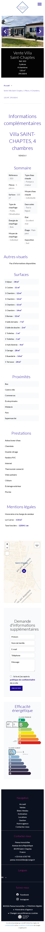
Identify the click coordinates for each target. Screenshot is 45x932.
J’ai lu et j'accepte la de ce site (22, 679)
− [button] (7, 547)
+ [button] (7, 544)
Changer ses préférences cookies (24, 913)
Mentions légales (34, 906)
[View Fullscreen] (7, 553)
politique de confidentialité (22, 679)
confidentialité (9, 925)
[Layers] (37, 545)
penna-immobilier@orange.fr (22, 860)
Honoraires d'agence (24, 909)
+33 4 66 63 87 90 (22, 856)
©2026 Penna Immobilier (14, 906)
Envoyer (16, 688)
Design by (26, 917)
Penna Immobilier (22, 842)
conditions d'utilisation (25, 925)
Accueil (7, 85)
